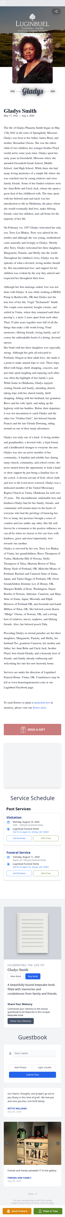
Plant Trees (46, 838)
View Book (15, 976)
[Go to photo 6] (31, 1161)
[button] (32, 1143)
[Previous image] (7, 1143)
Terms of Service (41, 1203)
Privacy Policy (24, 1203)
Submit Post (32, 1074)
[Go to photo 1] (22, 1162)
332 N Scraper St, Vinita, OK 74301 (31, 831)
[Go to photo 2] (24, 1161)
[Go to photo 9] (37, 1161)
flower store (39, 707)
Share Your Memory (20, 1020)
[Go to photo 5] (29, 1161)
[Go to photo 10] (39, 1161)
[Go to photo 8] (35, 1161)
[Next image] (58, 1143)
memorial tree (42, 702)
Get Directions (19, 838)
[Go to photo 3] (26, 1161)
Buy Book (33, 976)
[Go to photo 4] (27, 1161)
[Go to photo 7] (33, 1161)
